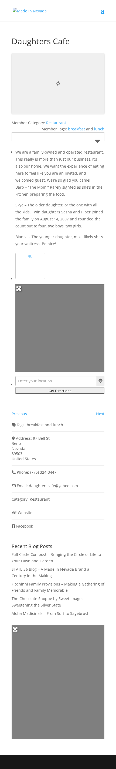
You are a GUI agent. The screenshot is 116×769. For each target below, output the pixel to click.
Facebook (24, 526)
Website (25, 512)
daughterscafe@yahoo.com (53, 485)
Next (100, 413)
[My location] (100, 381)
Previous (19, 413)
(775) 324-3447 (43, 472)
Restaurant (56, 122)
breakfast (76, 128)
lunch (99, 128)
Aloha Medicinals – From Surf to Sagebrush (51, 613)
